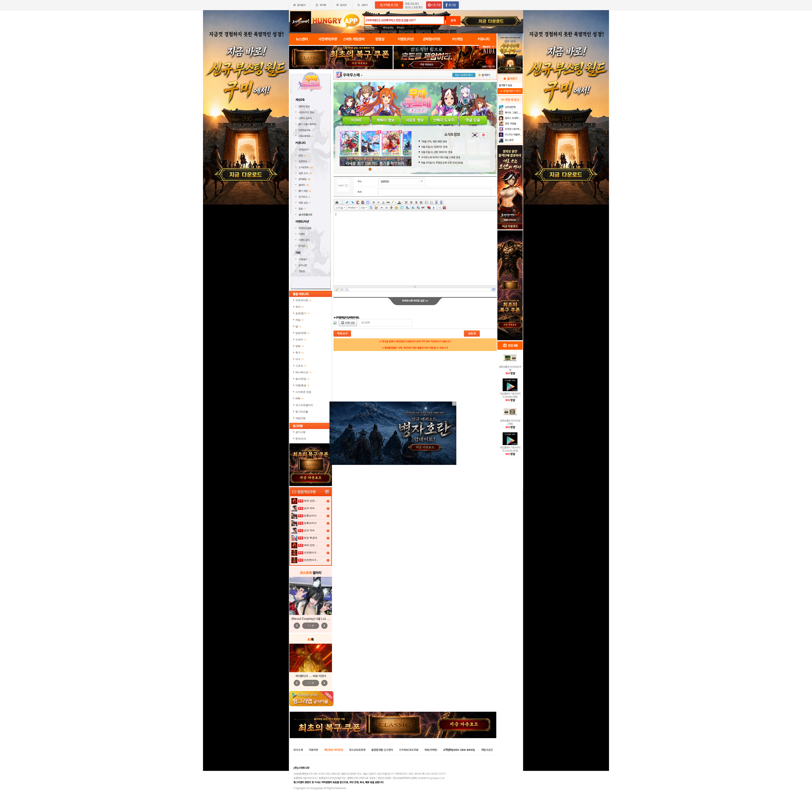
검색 (453, 20)
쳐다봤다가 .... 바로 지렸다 (310, 676)
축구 (299, 352)
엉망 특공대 (310, 537)
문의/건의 (300, 438)
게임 (299, 319)
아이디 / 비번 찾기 (414, 7)
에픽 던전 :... (311, 500)
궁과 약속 (309, 508)
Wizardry (388, 27)
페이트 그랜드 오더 (513, 112)
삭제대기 (303, 259)
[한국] (475, 134)
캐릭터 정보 (304, 106)
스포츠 (300, 365)
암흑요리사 (310, 515)
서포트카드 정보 (307, 112)
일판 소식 (305, 173)
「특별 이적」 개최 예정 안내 (434, 141)
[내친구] (363, 5)
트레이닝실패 (305, 228)
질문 (302, 208)
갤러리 (304, 185)
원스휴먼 (508, 140)
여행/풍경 (302, 385)
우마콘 (303, 245)
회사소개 (298, 749)
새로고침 (348, 322)
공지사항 (303, 265)
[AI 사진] (310, 658)
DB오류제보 (306, 136)
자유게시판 (303, 300)
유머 (299, 306)
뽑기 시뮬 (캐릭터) (308, 124)
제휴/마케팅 (430, 749)
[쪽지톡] (320, 5)
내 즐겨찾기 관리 (510, 91)
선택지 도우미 (306, 118)
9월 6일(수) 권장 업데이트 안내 (436, 152)
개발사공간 (487, 749)
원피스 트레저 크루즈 (513, 118)
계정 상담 (304, 202)
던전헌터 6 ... (311, 552)
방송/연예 (302, 333)
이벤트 (302, 234)
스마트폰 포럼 (303, 392)
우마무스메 (351, 75)
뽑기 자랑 (305, 191)
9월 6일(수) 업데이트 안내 (434, 146)
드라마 (300, 339)
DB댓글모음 (305, 130)
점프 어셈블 (510, 123)
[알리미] (341, 5)
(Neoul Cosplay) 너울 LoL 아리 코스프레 (317, 618)
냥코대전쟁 (510, 107)
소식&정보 (306, 167)
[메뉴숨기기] (488, 47)
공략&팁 (304, 179)
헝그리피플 (301, 411)
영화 (299, 346)
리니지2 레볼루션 (513, 134)
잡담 (302, 155)
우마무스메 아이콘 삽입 (413, 300)
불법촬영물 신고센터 (382, 749)
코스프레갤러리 (304, 405)
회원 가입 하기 (412, 3)
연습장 (302, 271)
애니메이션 (303, 372)
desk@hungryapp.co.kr (431, 778)
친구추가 (304, 196)
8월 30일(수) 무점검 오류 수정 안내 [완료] (442, 162)
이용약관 (313, 749)
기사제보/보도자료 (408, 749)
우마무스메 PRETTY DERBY (513, 129)
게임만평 (300, 418)
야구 (299, 359)
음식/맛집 (302, 378)
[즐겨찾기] (299, 5)
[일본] (483, 134)
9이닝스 (401, 27)
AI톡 (299, 398)
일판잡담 (304, 161)
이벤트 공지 (304, 240)
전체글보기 (304, 149)
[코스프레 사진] (310, 596)
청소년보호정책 (357, 749)
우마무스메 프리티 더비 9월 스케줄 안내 (440, 157)
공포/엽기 (302, 313)
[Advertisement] (341, 80)
